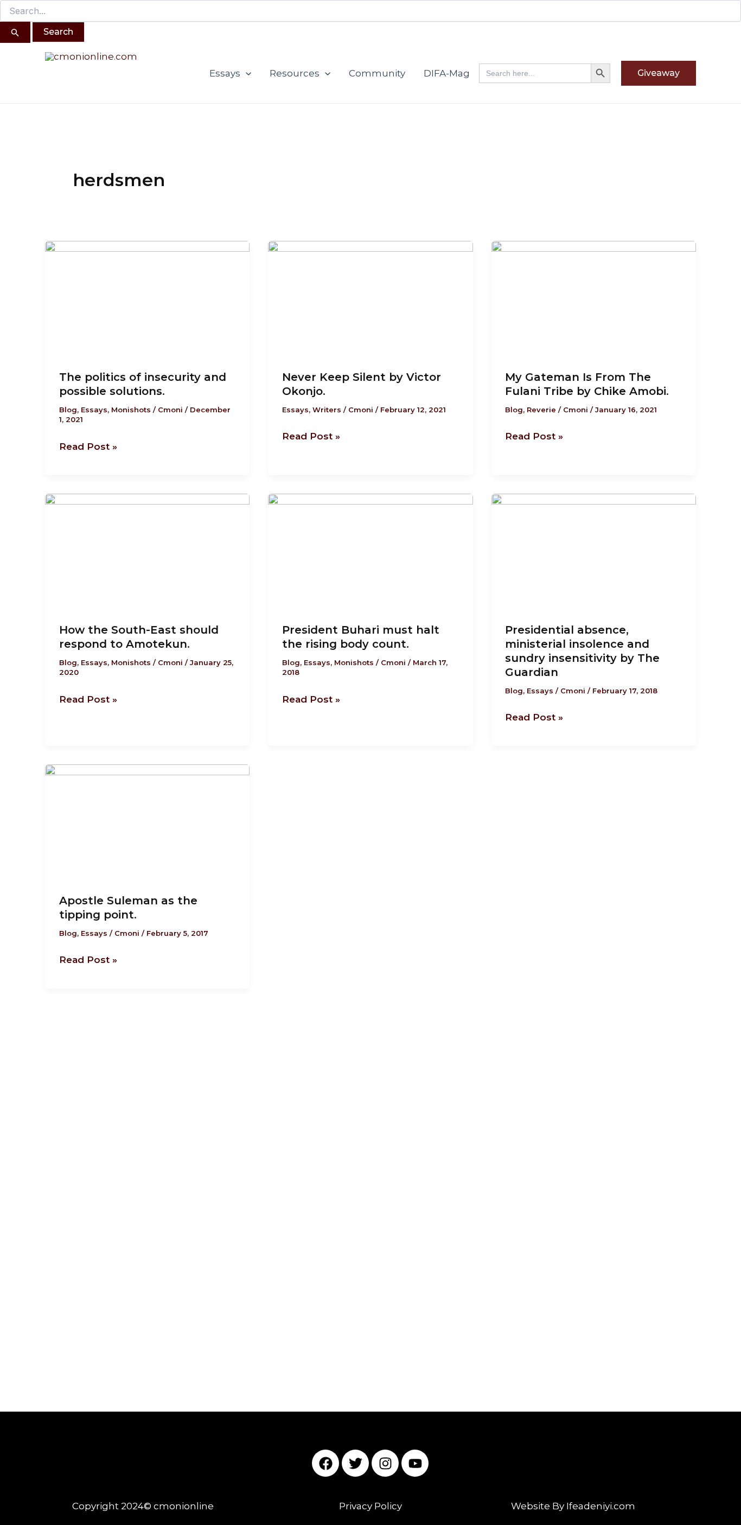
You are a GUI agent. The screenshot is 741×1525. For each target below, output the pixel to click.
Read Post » (88, 445)
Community (377, 73)
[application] (245, 73)
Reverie (541, 409)
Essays (224, 73)
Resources (295, 73)
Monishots (131, 409)
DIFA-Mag (447, 73)
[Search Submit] (15, 32)
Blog (68, 409)
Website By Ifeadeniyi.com (573, 1506)
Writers (326, 409)
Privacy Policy (370, 1506)
